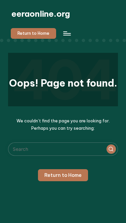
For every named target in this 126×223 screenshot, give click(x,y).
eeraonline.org (40, 14)
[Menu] (66, 33)
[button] (33, 33)
